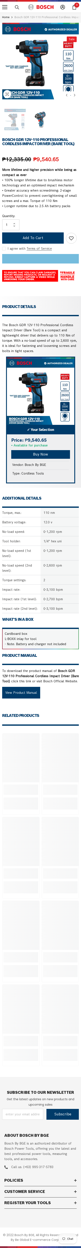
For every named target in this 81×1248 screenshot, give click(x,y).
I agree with (16, 249)
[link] (20, 789)
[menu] (4, 7)
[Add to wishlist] (71, 238)
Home (6, 17)
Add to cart (33, 238)
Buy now (40, 454)
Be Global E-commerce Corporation (42, 1240)
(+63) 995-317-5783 (38, 1167)
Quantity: (8, 216)
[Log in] (62, 7)
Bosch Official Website (60, 681)
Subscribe (62, 1114)
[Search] (17, 7)
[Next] (74, 95)
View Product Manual (21, 693)
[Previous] (66, 95)
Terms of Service (39, 249)
